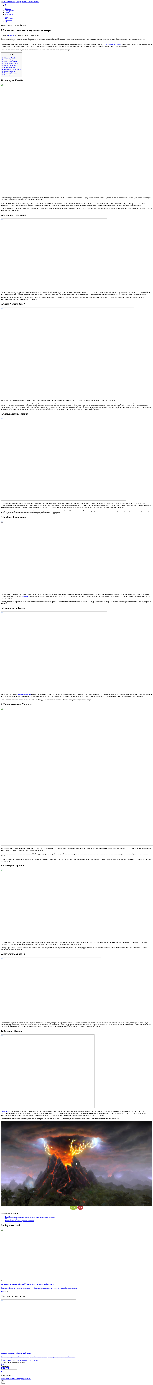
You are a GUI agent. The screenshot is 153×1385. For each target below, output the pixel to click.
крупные (25, 596)
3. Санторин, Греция (9, 71)
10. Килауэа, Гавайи (9, 58)
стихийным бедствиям (113, 44)
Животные (9, 14)
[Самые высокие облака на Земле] (38, 1349)
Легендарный (6, 1111)
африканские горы (24, 694)
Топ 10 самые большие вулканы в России (19, 1221)
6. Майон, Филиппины (9, 65)
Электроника (9, 11)
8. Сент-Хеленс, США (9, 62)
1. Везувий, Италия (8, 75)
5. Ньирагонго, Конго (9, 67)
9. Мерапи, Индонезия (9, 60)
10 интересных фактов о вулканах (17, 1219)
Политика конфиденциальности (19, 1379)
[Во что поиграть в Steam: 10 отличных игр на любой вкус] (38, 1278)
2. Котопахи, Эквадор (9, 73)
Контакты (4, 1379)
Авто (7, 12)
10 (74, 1207)
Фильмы (8, 9)
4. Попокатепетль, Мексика (11, 69)
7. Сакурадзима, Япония (10, 63)
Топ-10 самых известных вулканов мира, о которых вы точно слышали (30, 1217)
